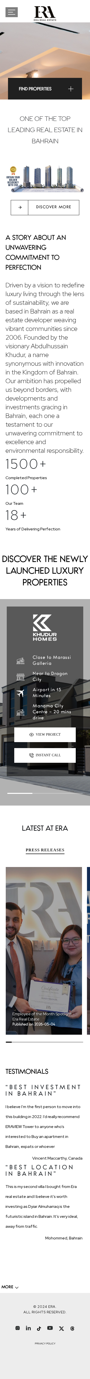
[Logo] (45, 13)
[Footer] (10, 1287)
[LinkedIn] (28, 1327)
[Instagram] (18, 1327)
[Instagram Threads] (72, 1328)
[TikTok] (39, 1329)
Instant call (48, 755)
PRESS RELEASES (45, 850)
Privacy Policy (45, 1343)
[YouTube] (50, 1327)
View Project (48, 734)
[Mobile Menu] (17, 12)
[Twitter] (61, 1329)
